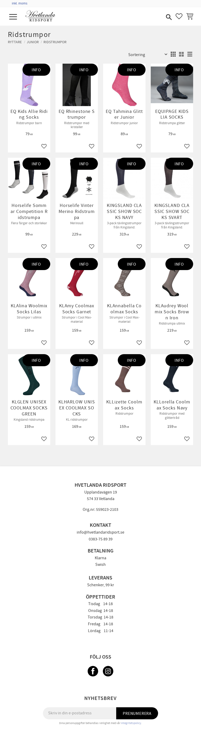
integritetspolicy (131, 723)
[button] (13, 17)
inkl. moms (19, 3)
